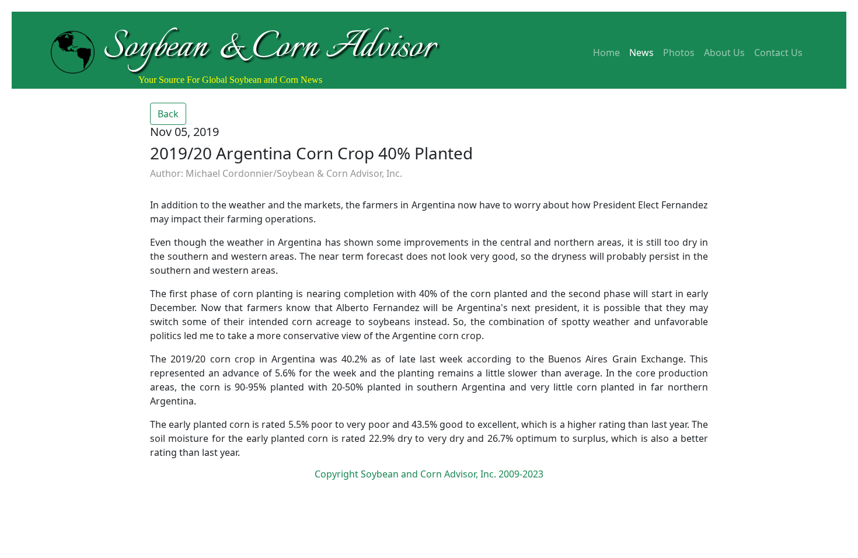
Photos (679, 52)
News (641, 52)
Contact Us (778, 52)
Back (168, 113)
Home (606, 52)
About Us (724, 52)
